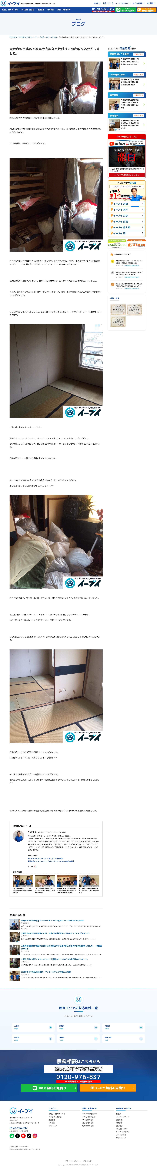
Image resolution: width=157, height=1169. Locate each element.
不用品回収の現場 (88, 1117)
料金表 (96, 3)
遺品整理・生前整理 (49, 886)
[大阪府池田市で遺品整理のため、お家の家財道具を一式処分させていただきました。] (15, 937)
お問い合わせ (87, 1161)
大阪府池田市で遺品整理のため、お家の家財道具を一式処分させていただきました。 (56, 933)
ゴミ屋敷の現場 (88, 1120)
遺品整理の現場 (88, 1123)
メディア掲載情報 (122, 1132)
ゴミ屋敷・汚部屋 (27, 10)
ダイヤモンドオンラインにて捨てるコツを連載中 (45, 858)
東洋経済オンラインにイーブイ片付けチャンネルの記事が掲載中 (51, 861)
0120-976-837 (18, 1128)
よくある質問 (138, 3)
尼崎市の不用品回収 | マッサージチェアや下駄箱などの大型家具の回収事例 (52, 920)
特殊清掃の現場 (88, 1126)
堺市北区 (54, 37)
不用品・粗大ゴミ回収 (10, 10)
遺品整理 (41, 10)
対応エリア (107, 3)
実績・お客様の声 (63, 10)
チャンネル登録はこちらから (127, 174)
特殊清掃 (50, 10)
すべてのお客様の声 (89, 1114)
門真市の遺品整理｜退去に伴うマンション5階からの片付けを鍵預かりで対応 (45, 890)
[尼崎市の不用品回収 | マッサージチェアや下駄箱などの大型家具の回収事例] (15, 924)
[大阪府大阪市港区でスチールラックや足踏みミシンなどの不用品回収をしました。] (15, 963)
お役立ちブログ (121, 1129)
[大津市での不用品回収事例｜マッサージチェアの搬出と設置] (15, 976)
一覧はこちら (138, 54)
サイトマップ (121, 1138)
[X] (29, 866)
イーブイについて (122, 3)
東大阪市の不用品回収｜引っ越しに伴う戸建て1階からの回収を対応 (89, 890)
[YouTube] (35, 866)
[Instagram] (32, 866)
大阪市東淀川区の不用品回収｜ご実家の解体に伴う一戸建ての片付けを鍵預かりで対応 (66, 890)
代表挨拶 (119, 1123)
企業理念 (119, 1126)
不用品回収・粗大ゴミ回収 (25, 886)
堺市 (47, 37)
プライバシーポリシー (72, 1161)
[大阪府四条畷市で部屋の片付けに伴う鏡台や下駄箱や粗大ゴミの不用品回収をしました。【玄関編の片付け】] (15, 950)
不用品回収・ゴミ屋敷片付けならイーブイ (24, 37)
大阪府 (42, 37)
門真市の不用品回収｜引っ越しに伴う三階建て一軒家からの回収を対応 (22, 890)
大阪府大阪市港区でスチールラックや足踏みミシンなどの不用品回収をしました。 (55, 959)
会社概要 (150, 3)
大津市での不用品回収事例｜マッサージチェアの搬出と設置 (46, 972)
